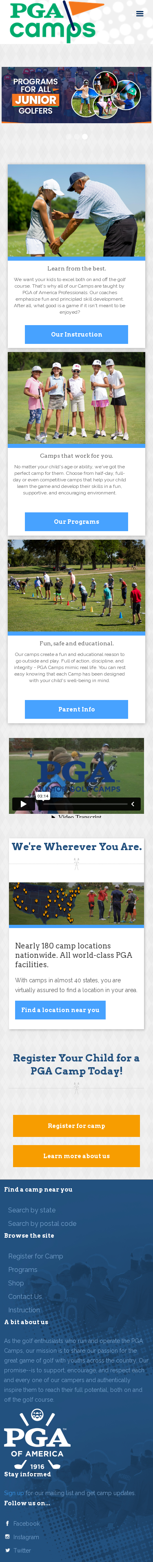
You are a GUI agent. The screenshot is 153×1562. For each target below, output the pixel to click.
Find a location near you (60, 1010)
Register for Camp (35, 1256)
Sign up (14, 1493)
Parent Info (76, 709)
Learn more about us (76, 1156)
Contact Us (25, 1297)
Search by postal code (42, 1223)
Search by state (31, 1210)
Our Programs (76, 521)
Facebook (26, 1523)
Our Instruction (76, 334)
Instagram (26, 1537)
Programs (23, 1270)
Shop (16, 1283)
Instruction (24, 1310)
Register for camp (76, 1126)
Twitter (22, 1550)
